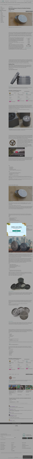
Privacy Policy (26, 457)
